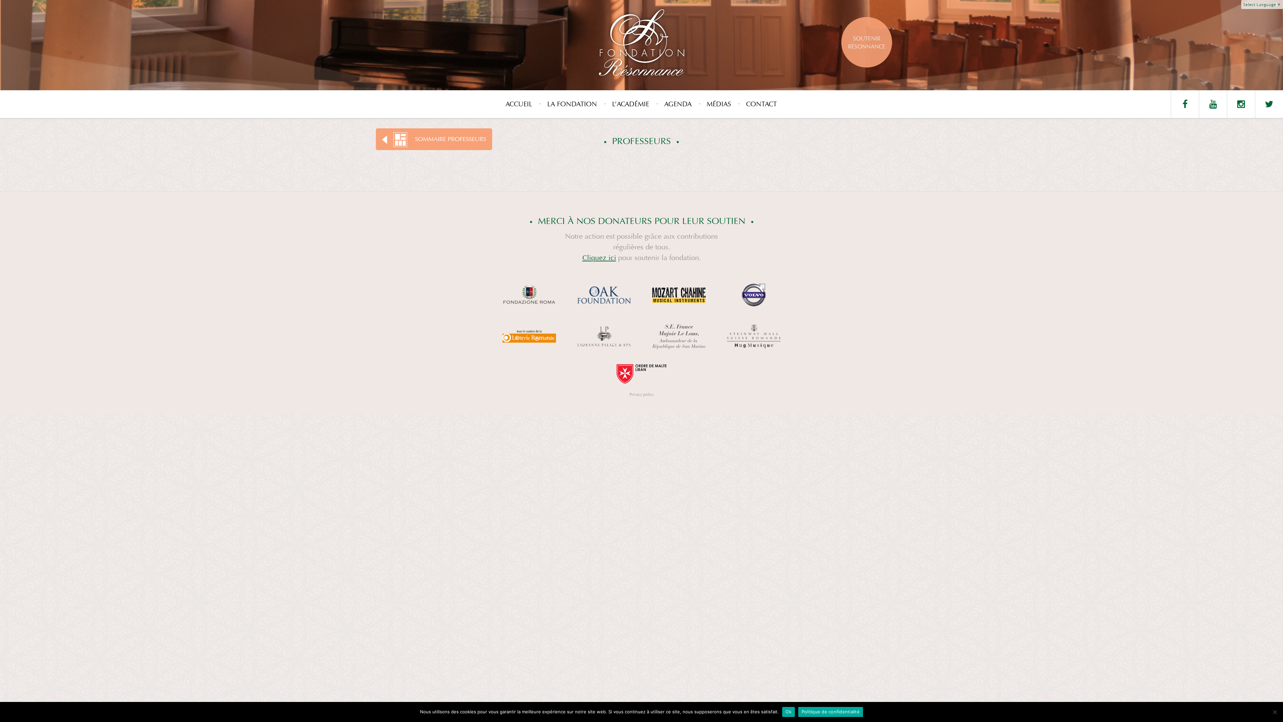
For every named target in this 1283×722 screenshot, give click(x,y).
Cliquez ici (599, 258)
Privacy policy (641, 394)
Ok (789, 711)
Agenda (678, 104)
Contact (761, 104)
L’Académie (630, 104)
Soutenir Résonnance (866, 42)
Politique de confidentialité (831, 711)
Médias (719, 104)
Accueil (519, 104)
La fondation (572, 104)
